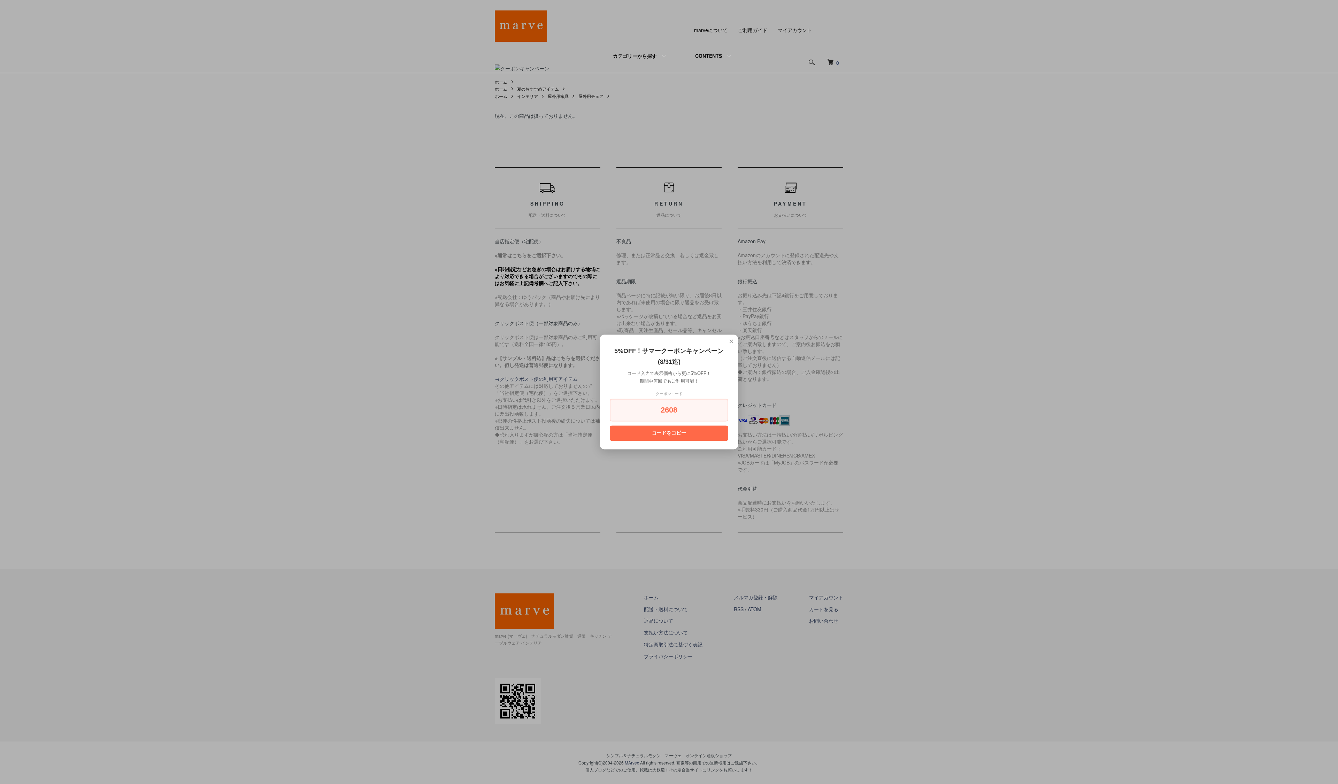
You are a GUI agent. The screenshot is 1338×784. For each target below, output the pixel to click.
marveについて (711, 29)
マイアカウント (795, 29)
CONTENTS (708, 55)
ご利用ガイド (752, 29)
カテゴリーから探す (635, 55)
